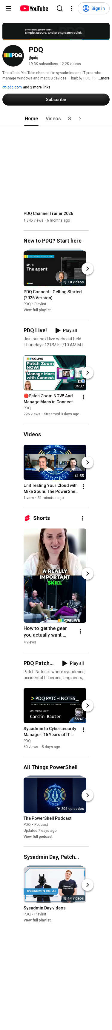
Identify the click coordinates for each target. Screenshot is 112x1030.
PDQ (27, 304)
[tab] (31, 119)
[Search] (59, 8)
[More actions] (83, 397)
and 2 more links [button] (36, 87)
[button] (80, 119)
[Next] (87, 269)
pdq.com (14, 87)
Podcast (41, 825)
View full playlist (37, 310)
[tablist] (56, 119)
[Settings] (71, 8)
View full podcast (38, 836)
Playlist (40, 304)
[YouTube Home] (34, 8)
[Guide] (8, 8)
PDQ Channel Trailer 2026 (48, 213)
